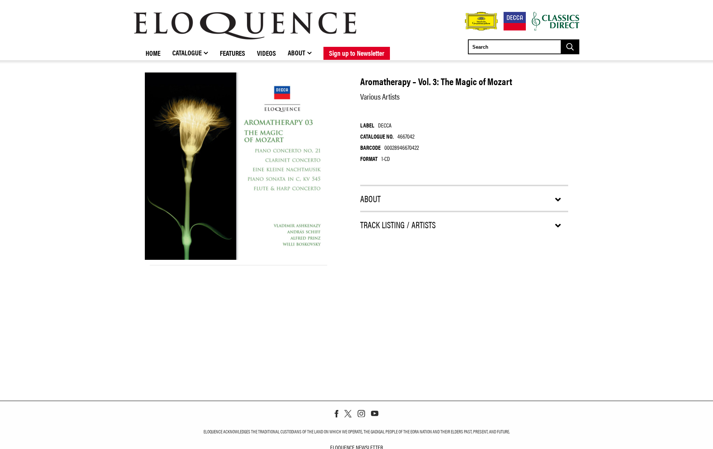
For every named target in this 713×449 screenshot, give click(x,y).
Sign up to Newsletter (356, 53)
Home (153, 53)
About (296, 52)
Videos (266, 53)
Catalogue (187, 52)
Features (232, 53)
